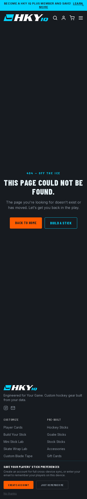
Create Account (18, 484)
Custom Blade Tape (18, 456)
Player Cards (13, 427)
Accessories (56, 449)
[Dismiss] (83, 5)
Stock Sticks (56, 442)
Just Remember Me (52, 484)
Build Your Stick (15, 434)
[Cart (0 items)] (72, 17)
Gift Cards (54, 456)
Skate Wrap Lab (15, 449)
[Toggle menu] (80, 18)
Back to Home (26, 223)
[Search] (55, 17)
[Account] (63, 17)
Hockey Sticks (57, 427)
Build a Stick (60, 223)
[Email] (13, 408)
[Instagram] (6, 408)
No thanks (10, 493)
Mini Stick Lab (14, 442)
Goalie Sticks (56, 434)
